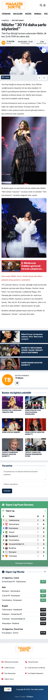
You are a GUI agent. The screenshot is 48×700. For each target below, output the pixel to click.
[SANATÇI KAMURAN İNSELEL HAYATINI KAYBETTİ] (12, 445)
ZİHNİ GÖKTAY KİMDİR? (11, 432)
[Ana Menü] (44, 5)
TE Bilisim (19, 378)
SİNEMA (37, 14)
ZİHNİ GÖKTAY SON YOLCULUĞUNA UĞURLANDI (33, 412)
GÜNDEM (6, 14)
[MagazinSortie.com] (14, 5)
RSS (8, 689)
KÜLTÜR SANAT (18, 20)
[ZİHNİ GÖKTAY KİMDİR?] (12, 425)
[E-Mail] (17, 383)
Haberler (5, 20)
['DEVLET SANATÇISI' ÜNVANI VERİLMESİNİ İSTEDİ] (35, 445)
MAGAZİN (17, 14)
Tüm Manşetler (10, 673)
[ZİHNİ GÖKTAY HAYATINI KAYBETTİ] (35, 425)
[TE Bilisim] (7, 380)
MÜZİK (28, 14)
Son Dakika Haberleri (35, 673)
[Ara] (41, 5)
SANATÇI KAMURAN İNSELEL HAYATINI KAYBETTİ (10, 454)
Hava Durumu (33, 662)
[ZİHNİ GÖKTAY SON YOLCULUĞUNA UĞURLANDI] (35, 402)
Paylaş (7, 77)
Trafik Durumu (9, 668)
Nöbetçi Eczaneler (11, 662)
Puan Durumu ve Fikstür (36, 668)
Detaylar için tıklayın (24, 563)
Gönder (7, 491)
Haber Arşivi (9, 679)
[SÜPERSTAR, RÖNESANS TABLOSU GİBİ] (12, 402)
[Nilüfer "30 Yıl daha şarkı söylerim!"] (24, 60)
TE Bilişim (29, 697)
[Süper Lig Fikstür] (45, 572)
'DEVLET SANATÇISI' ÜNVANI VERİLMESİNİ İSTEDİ (33, 454)
